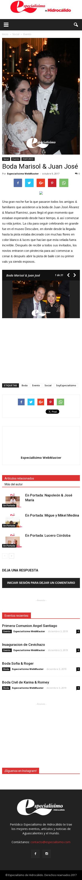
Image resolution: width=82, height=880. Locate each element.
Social (6, 159)
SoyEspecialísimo (66, 385)
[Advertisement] (41, 349)
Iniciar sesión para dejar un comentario (41, 582)
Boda (25, 385)
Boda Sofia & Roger (18, 663)
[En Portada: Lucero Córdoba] (12, 540)
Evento (15, 159)
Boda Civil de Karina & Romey (25, 682)
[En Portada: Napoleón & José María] (12, 500)
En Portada (9, 505)
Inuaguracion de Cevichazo (23, 644)
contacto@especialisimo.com (50, 842)
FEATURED (28, 159)
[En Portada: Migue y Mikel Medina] (12, 520)
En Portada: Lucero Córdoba (47, 535)
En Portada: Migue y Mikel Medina (52, 515)
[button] (76, 24)
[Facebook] (35, 854)
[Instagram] (46, 854)
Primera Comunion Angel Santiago (29, 626)
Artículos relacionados (19, 478)
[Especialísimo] (41, 9)
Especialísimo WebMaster (23, 173)
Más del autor (14, 484)
